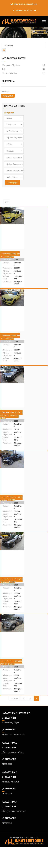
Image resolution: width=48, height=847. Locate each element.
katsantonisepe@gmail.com (25, 4)
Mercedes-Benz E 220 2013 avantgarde (10, 337)
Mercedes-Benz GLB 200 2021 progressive (11, 662)
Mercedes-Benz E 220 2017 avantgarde (10, 255)
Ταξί (23, 69)
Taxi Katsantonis (31, 837)
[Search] (4, 50)
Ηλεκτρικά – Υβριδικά (23, 65)
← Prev (14, 698)
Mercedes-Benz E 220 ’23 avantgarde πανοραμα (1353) (11, 415)
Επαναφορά (12, 182)
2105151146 (7, 823)
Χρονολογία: (5, 91)
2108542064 (19, 734)
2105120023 (7, 793)
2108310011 (20, 10)
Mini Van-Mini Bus (23, 73)
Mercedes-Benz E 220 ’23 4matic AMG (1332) (11, 580)
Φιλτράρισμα (8, 96)
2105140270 (7, 764)
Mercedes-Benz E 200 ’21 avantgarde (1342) (11, 498)
